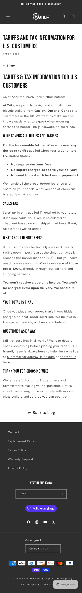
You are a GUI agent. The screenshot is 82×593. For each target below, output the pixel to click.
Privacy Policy (17, 468)
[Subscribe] (62, 494)
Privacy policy (31, 584)
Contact (13, 432)
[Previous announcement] (7, 4)
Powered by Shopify (41, 578)
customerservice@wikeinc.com (31, 357)
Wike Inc (24, 578)
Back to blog (44, 412)
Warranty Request (20, 459)
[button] (8, 16)
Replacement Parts (21, 441)
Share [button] (11, 65)
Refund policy (64, 578)
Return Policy (17, 450)
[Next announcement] (74, 4)
